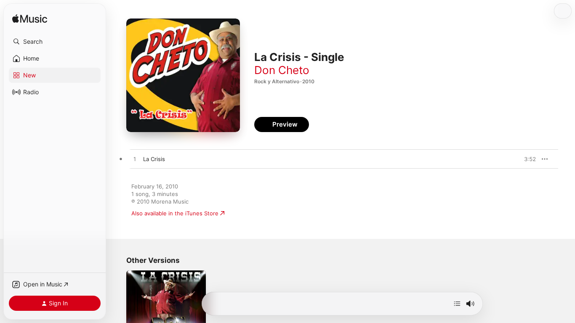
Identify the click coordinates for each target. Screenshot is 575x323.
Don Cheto (281, 70)
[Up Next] (457, 304)
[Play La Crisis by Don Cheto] (134, 159)
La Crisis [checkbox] (154, 159)
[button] (54, 41)
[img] (29, 19)
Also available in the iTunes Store (174, 213)
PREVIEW (526, 159)
